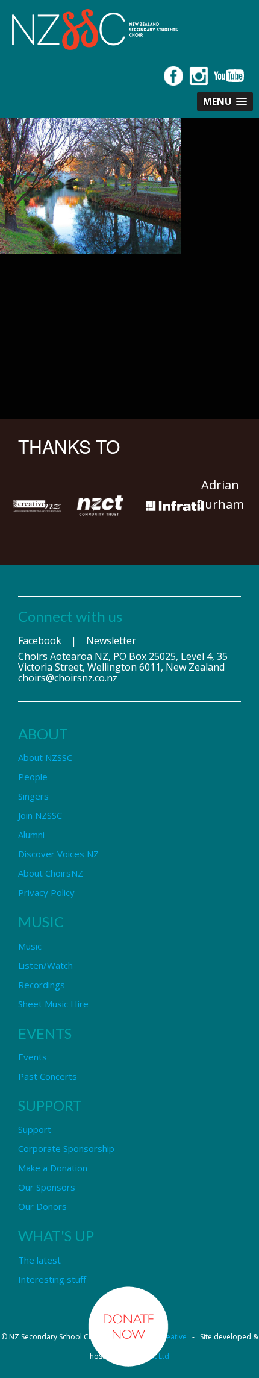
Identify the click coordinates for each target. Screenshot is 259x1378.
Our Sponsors (46, 1187)
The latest (39, 1260)
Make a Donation (52, 1168)
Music (30, 946)
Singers (33, 796)
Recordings (41, 985)
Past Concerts (47, 1076)
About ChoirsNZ (50, 873)
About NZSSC (45, 757)
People (33, 777)
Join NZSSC (40, 815)
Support (34, 1129)
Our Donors (42, 1206)
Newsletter (111, 640)
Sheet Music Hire (53, 1004)
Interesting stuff (52, 1279)
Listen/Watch (45, 965)
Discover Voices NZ (58, 854)
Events (32, 1057)
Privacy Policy (46, 892)
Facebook (39, 640)
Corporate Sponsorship (66, 1148)
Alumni (31, 834)
